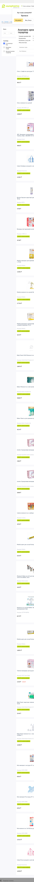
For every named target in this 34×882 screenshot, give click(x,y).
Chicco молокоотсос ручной (24, 103)
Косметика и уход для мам (26, 40)
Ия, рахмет (18, 20)
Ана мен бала (23, 42)
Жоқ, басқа (28, 20)
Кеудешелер (22, 38)
